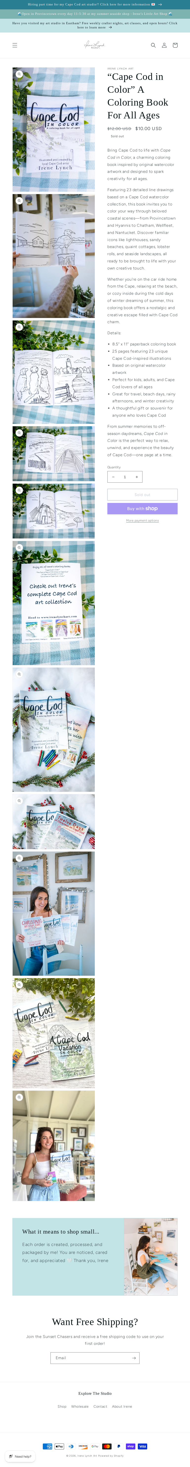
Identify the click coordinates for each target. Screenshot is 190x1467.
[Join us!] (133, 1358)
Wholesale (80, 1406)
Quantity (114, 467)
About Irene (122, 1406)
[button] (14, 45)
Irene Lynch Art (87, 1455)
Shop (62, 1406)
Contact (100, 1406)
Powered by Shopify (111, 1455)
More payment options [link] (142, 520)
